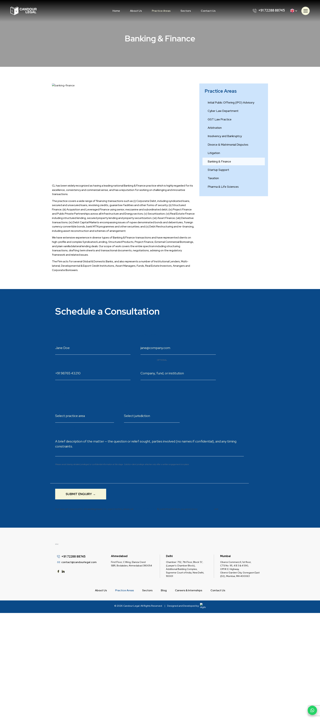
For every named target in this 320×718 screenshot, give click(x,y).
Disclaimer (225, 509)
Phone (59, 360)
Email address (149, 334)
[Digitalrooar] (202, 606)
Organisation (153, 360)
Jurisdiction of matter (138, 402)
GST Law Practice (220, 119)
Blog (164, 590)
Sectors (185, 11)
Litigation (214, 153)
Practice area (63, 402)
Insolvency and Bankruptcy (225, 136)
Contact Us (208, 11)
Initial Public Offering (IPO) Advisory (231, 102)
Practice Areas (161, 11)
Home (116, 11)
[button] (161, 11)
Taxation (213, 178)
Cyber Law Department (223, 111)
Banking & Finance (219, 161)
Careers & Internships (188, 590)
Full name (61, 334)
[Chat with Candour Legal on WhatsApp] (312, 710)
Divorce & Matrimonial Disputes (228, 144)
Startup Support (218, 170)
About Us (136, 11)
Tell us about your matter (70, 428)
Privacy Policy (206, 509)
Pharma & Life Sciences (223, 187)
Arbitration (215, 128)
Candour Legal (131, 605)
